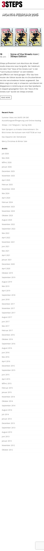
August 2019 (7, 282)
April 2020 (6, 268)
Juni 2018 (5, 299)
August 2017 (7, 317)
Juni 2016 (5, 352)
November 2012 (8, 445)
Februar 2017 (7, 330)
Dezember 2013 (8, 423)
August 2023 (7, 220)
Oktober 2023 (7, 215)
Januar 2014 (7, 419)
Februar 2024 (7, 202)
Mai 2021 (5, 251)
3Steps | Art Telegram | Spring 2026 (17, 125)
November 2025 (8, 175)
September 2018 (8, 295)
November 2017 (8, 308)
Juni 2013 (5, 436)
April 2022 (6, 237)
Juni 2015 (5, 374)
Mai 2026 (5, 158)
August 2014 (7, 410)
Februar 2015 (7, 388)
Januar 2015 (7, 392)
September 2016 (8, 343)
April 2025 (6, 180)
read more (5, 97)
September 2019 (8, 277)
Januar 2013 (7, 441)
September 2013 (8, 427)
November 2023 (8, 211)
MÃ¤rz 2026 (6, 162)
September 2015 (8, 370)
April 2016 (6, 361)
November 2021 (8, 242)
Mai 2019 (5, 286)
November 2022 (8, 224)
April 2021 (6, 255)
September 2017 (8, 313)
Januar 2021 (7, 259)
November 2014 (8, 397)
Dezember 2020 (8, 264)
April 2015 (6, 379)
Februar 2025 (7, 184)
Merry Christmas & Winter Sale (14, 141)
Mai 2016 (5, 357)
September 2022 (8, 229)
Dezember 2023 (8, 206)
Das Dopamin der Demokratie (14, 137)
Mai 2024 (5, 193)
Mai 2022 (5, 233)
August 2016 (7, 348)
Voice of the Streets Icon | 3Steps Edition (24, 55)
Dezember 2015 (8, 366)
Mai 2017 (5, 326)
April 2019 (6, 290)
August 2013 (7, 432)
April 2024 (6, 198)
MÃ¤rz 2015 (6, 383)
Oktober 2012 (7, 450)
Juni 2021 (5, 246)
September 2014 (8, 405)
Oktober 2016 (7, 339)
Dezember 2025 (8, 171)
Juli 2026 (5, 153)
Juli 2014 (5, 414)
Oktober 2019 (7, 273)
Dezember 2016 (8, 335)
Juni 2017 (5, 321)
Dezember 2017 (8, 304)
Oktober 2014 (7, 401)
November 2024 (8, 189)
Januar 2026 (7, 167)
